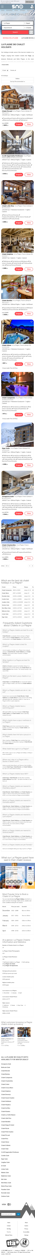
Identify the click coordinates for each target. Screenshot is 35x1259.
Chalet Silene (6, 345)
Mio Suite (4, 1179)
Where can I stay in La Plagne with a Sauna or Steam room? (15, 760)
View (29, 124)
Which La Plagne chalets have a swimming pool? (14, 707)
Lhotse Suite (5, 614)
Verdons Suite (5, 605)
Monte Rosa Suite (6, 1186)
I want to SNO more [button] (6, 2)
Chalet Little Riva (8, 206)
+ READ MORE (5, 64)
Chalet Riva (4, 1138)
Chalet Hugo (25, 711)
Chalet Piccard (7, 111)
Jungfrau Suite (5, 602)
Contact (9, 1225)
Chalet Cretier (5, 1084)
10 (6, 566)
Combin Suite (5, 599)
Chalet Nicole (25, 667)
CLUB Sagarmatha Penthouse (12, 156)
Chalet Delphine (7, 254)
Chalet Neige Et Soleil (7, 1125)
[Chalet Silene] (30, 868)
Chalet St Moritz (5, 1145)
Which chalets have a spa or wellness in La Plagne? (17, 721)
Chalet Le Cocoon (7, 666)
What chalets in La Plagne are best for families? (16, 661)
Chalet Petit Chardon (7, 1132)
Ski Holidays (9, 10)
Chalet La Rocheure (6, 1038)
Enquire (19, 124)
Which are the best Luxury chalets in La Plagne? (17, 677)
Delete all (13, 70)
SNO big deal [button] (29, 2)
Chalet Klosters (5, 1111)
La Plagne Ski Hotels (9, 963)
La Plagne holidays (19, 899)
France (16, 10)
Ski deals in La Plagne (10, 38)
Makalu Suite (5, 1172)
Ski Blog (9, 1228)
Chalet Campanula (8, 398)
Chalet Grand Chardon (7, 1098)
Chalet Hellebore (15, 637)
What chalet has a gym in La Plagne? (16, 749)
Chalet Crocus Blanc (7, 1087)
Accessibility (26, 1232)
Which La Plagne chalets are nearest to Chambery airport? (17, 787)
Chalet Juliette (6, 713)
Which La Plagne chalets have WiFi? (15, 774)
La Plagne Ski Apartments (11, 965)
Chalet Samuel (21, 1038)
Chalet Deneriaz (6, 1094)
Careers (26, 1225)
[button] (34, 38)
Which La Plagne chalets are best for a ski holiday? (17, 631)
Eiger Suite (6, 448)
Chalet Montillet (5, 1121)
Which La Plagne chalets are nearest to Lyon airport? (17, 815)
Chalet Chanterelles (9, 545)
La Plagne (22, 10)
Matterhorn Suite (6, 1176)
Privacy (26, 1228)
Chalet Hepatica (17, 639)
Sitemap (26, 1235)
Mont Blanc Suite (6, 608)
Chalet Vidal (4, 1148)
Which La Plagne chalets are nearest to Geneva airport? (17, 831)
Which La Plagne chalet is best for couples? (15, 645)
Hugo (29, 55)
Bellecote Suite (6, 611)
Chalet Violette (16, 713)
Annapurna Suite (8, 496)
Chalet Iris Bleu (5, 1108)
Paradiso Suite (5, 1189)
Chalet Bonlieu (7, 300)
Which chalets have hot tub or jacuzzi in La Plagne (17, 735)
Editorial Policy (8, 1235)
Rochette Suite (6, 596)
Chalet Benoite (6, 636)
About (26, 1222)
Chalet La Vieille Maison (8, 1115)
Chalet (4, 70)
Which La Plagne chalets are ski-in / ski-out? (17, 691)
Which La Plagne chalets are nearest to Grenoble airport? (17, 801)
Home (2, 10)
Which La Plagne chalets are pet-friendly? (17, 845)
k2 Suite (3, 1165)
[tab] (17, 631)
